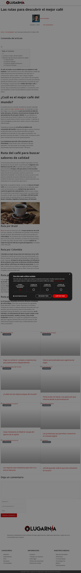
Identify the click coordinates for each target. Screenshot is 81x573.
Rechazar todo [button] (43, 296)
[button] (20, 296)
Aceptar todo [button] (60, 296)
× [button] (69, 274)
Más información (58, 281)
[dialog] (40, 286)
